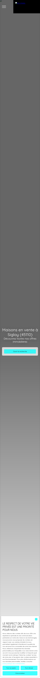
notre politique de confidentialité (14, 664)
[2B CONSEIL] (26, 6)
